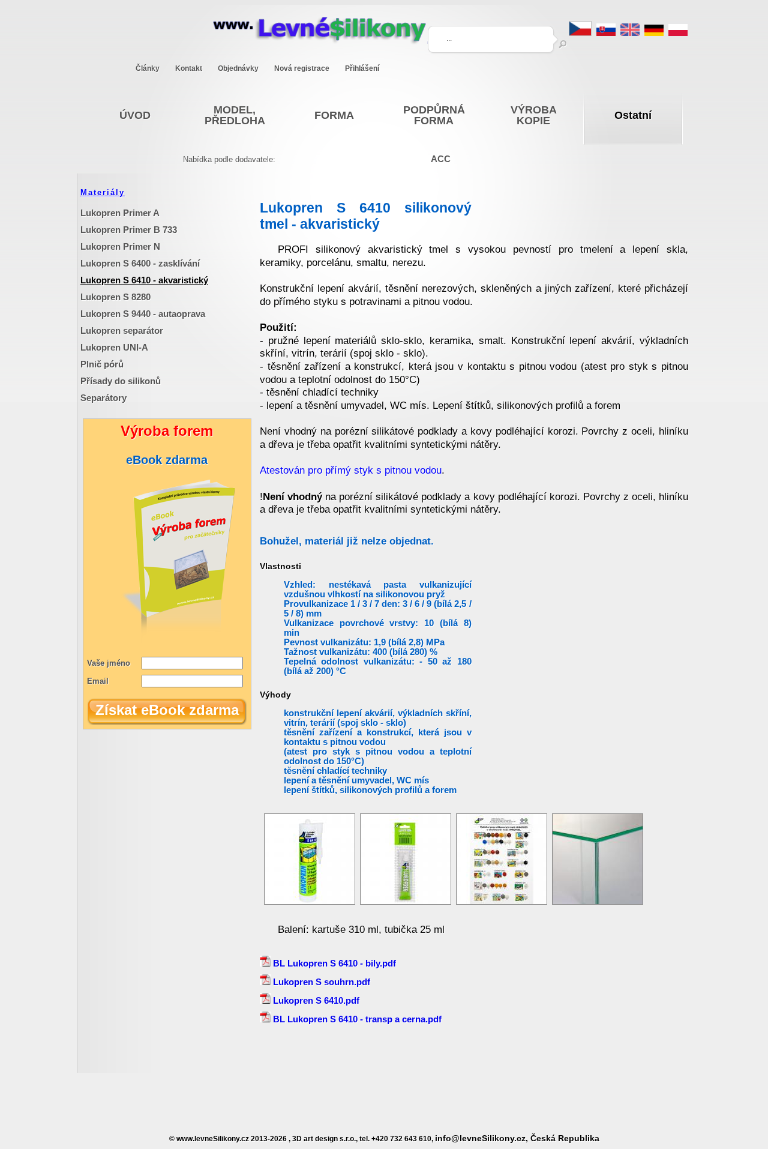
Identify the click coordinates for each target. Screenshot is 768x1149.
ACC (440, 159)
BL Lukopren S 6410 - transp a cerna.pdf (356, 1019)
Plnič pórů (102, 364)
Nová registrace (301, 68)
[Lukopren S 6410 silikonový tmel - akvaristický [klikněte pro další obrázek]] (309, 901)
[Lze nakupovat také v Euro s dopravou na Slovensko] (606, 33)
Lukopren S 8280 (115, 297)
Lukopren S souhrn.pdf (320, 982)
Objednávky (238, 68)
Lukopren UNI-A (114, 347)
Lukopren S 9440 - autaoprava (142, 314)
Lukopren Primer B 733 (128, 230)
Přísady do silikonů (120, 381)
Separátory (103, 398)
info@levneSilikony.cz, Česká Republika (517, 1138)
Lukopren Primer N (120, 246)
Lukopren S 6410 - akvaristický (144, 280)
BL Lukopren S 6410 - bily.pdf (333, 963)
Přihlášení (362, 68)
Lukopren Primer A (120, 213)
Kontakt (188, 68)
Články (147, 68)
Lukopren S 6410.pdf (315, 1000)
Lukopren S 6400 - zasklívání (140, 263)
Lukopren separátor (121, 330)
